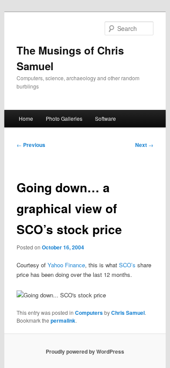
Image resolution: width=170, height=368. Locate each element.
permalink (63, 320)
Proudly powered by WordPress (85, 351)
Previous (31, 145)
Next (144, 145)
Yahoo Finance (66, 265)
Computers (89, 313)
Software (105, 118)
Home (26, 118)
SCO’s (127, 265)
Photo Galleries (64, 118)
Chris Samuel (128, 313)
